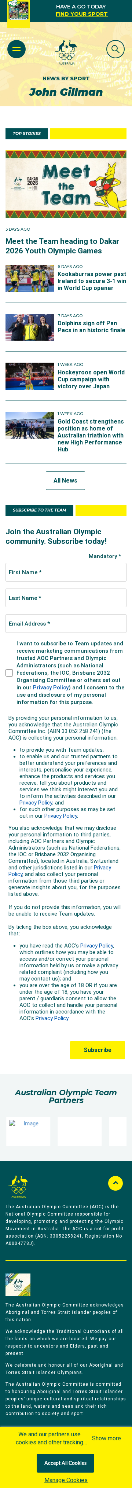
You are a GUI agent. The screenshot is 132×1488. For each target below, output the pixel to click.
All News (65, 480)
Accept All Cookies (65, 1463)
